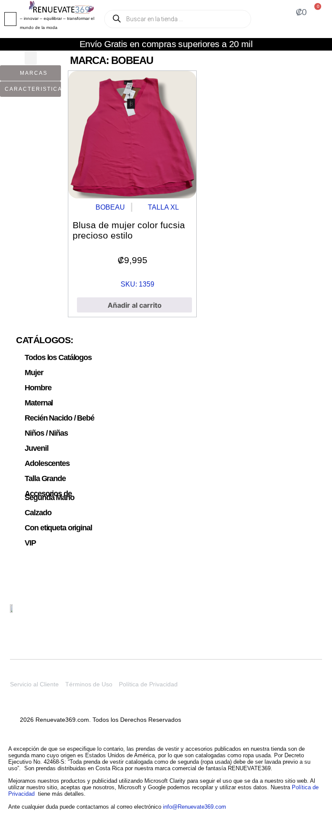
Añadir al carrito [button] (135, 305)
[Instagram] (295, 614)
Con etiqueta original (58, 527)
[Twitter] (274, 614)
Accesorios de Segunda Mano (49, 495)
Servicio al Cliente (34, 684)
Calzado (38, 512)
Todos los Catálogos (58, 357)
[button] (10, 19)
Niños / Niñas (46, 433)
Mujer (34, 372)
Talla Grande (45, 478)
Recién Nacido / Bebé (59, 418)
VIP (30, 543)
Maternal (39, 403)
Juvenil (36, 448)
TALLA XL (163, 207)
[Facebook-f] (315, 614)
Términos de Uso (88, 684)
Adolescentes (47, 463)
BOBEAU (110, 207)
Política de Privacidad (148, 684)
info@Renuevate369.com (194, 806)
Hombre (38, 387)
